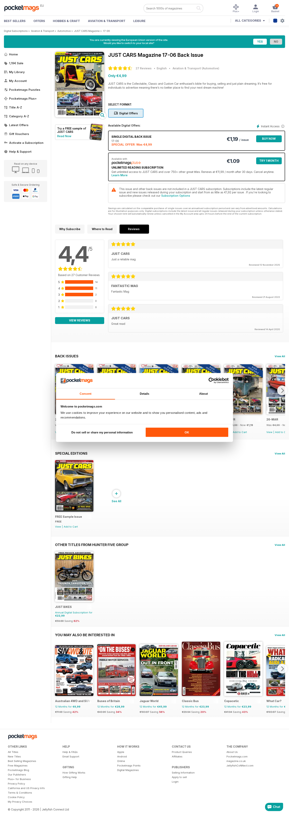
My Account (18, 81)
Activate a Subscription (26, 143)
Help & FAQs (70, 752)
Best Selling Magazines (22, 761)
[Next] (282, 390)
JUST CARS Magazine (87, 30)
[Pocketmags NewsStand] (23, 8)
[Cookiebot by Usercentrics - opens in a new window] (211, 381)
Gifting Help (70, 777)
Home (13, 54)
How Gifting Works (74, 772)
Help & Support (20, 151)
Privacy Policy (16, 783)
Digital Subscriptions (16, 30)
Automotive (64, 30)
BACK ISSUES (66, 356)
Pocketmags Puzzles (24, 90)
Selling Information (183, 772)
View (269, 432)
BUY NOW (269, 138)
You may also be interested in (85, 635)
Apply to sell (179, 777)
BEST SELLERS (15, 21)
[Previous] (58, 669)
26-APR (229, 419)
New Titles (14, 756)
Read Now (64, 136)
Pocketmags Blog (18, 770)
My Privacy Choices (20, 801)
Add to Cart (240, 432)
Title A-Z (15, 107)
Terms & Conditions (20, 792)
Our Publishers (17, 774)
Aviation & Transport (106, 21)
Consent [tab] (85, 393)
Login (175, 781)
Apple (120, 752)
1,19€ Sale (16, 63)
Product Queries (182, 752)
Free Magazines (18, 765)
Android (122, 756)
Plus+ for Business (19, 779)
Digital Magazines (128, 770)
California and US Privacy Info (26, 788)
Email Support (71, 756)
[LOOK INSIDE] (79, 116)
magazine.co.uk (236, 761)
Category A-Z (19, 116)
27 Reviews (144, 68)
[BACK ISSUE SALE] (243, 413)
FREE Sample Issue (68, 516)
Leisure (139, 21)
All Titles (13, 752)
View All (280, 356)
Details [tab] (144, 393)
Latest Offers (19, 125)
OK (187, 432)
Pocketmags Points (129, 765)
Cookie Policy (16, 797)
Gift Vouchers (19, 134)
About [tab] (203, 393)
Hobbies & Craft (66, 21)
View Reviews (79, 320)
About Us (232, 752)
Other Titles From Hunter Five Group (91, 545)
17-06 (106, 30)
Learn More (119, 175)
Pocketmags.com (237, 756)
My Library (17, 72)
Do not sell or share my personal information (102, 432)
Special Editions (71, 453)
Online (121, 761)
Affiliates (177, 756)
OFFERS (39, 21)
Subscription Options (175, 195)
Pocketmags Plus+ (23, 98)
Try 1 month (269, 160)
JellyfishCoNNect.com (239, 765)
